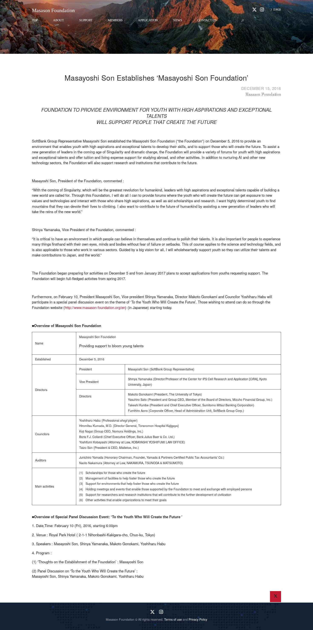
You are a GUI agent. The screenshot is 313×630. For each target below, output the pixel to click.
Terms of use (173, 619)
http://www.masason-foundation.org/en (95, 307)
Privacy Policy (198, 619)
